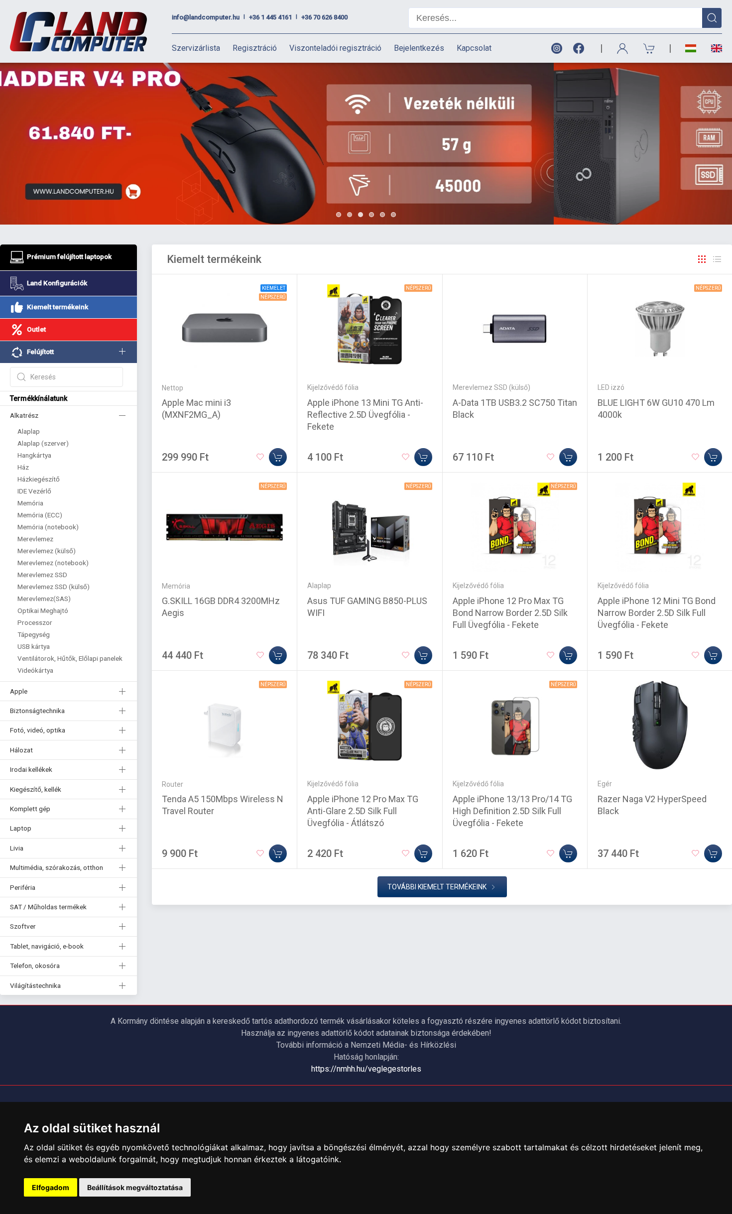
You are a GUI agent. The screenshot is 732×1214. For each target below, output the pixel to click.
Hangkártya (34, 455)
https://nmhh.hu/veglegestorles (366, 1069)
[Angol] (713, 48)
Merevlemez (35, 539)
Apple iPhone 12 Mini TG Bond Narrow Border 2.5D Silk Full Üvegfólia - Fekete (657, 613)
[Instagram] (556, 48)
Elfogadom (50, 1187)
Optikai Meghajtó (42, 610)
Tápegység (33, 634)
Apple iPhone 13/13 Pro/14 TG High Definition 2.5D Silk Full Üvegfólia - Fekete (512, 811)
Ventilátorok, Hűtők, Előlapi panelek (69, 658)
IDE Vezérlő (34, 491)
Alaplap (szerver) (43, 443)
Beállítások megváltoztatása (135, 1187)
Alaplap (28, 431)
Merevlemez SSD (42, 575)
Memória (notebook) (48, 527)
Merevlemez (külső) (46, 551)
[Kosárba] (278, 457)
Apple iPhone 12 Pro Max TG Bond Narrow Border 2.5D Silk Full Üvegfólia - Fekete (510, 613)
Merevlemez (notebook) (53, 563)
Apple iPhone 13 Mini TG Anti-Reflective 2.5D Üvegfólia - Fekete (365, 414)
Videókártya (35, 670)
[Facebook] (580, 48)
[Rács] (702, 259)
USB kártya (33, 646)
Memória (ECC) (39, 515)
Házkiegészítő (38, 479)
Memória (30, 503)
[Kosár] (649, 48)
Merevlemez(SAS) (44, 599)
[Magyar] (691, 48)
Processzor (34, 622)
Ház (23, 467)
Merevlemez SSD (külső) (53, 587)
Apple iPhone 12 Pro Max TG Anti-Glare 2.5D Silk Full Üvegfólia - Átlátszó (362, 811)
